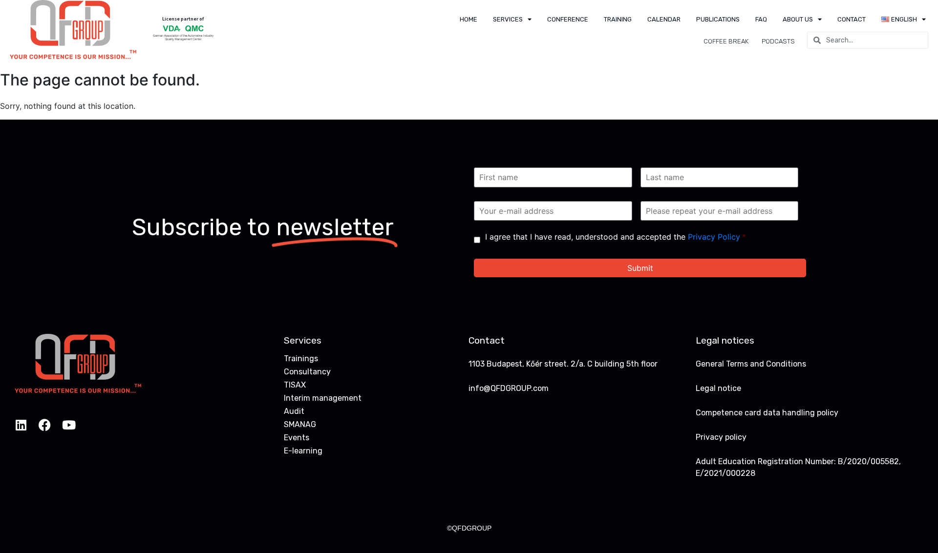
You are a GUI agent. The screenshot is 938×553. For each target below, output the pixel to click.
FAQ (761, 19)
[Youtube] (69, 425)
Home (468, 19)
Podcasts (778, 41)
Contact (851, 19)
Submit (640, 268)
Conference (567, 19)
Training (618, 19)
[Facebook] (45, 425)
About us (798, 19)
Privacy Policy (714, 237)
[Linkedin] (21, 425)
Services (508, 19)
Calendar (664, 19)
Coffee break (726, 41)
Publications (718, 19)
